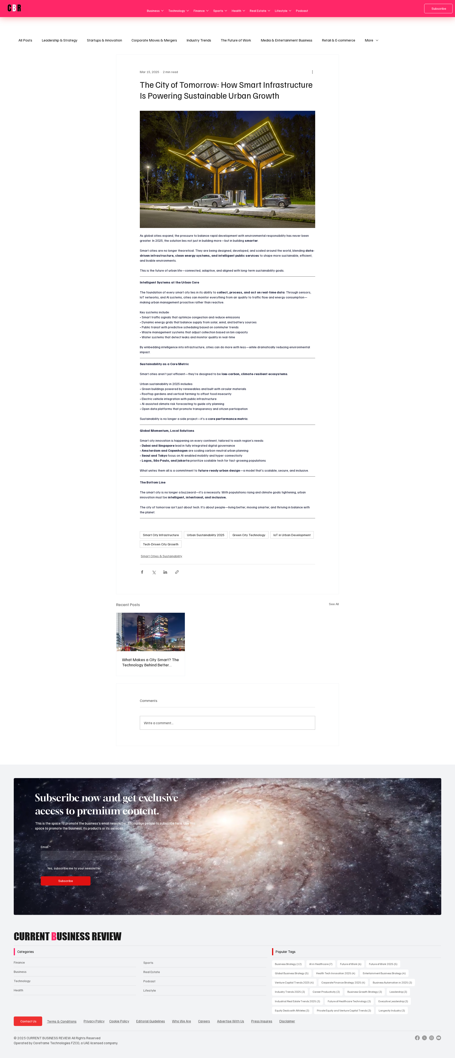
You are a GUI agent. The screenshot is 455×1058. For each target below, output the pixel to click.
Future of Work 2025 (384, 964)
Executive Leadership (394, 1001)
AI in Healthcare (322, 964)
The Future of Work (236, 40)
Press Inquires (261, 1021)
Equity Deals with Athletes (293, 1010)
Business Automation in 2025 (394, 982)
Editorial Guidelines (150, 1021)
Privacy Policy (94, 1021)
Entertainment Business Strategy (386, 973)
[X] (424, 1037)
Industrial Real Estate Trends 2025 (299, 1001)
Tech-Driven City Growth (160, 544)
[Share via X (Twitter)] (153, 572)
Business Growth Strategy (366, 991)
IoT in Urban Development (292, 535)
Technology (22, 981)
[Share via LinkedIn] (165, 572)
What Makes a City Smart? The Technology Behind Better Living (150, 662)
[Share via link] (177, 572)
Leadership (400, 991)
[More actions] (312, 72)
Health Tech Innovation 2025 (337, 973)
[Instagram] (431, 1037)
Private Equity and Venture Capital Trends (345, 1010)
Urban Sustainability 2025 (205, 535)
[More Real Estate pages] (269, 10)
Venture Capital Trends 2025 (296, 982)
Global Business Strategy (293, 973)
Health (18, 990)
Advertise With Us (230, 1021)
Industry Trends (199, 40)
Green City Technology (248, 535)
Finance (19, 962)
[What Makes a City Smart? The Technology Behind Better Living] (150, 632)
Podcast (149, 981)
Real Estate (151, 972)
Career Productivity (328, 991)
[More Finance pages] (207, 10)
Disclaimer (287, 1021)
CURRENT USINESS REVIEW (67, 936)
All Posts (25, 40)
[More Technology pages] (188, 10)
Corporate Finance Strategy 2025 (344, 982)
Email (45, 847)
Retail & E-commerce (338, 40)
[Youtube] (438, 1037)
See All (334, 604)
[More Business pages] (162, 10)
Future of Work (352, 964)
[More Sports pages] (226, 10)
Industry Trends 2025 (291, 991)
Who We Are (181, 1021)
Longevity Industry (393, 1010)
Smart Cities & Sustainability (161, 556)
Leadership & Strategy (59, 40)
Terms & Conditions (62, 1021)
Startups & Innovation (104, 40)
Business (20, 972)
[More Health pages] (244, 10)
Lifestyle (149, 990)
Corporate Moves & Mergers (154, 40)
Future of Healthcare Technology (351, 1001)
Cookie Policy (119, 1021)
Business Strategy (290, 964)
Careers (204, 1021)
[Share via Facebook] (142, 572)
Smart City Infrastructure (161, 535)
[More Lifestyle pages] (290, 10)
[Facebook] (417, 1037)
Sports (148, 963)
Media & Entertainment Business (286, 40)
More (369, 40)
